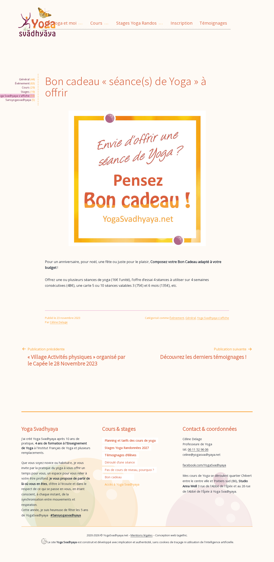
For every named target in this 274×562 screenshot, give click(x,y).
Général (24, 79)
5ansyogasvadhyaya (18, 100)
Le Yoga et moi (61, 23)
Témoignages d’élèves (120, 455)
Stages (25, 92)
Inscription (182, 23)
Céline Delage (59, 322)
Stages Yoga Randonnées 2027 (127, 448)
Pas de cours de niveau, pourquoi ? (129, 470)
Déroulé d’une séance (120, 462)
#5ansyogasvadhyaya (66, 515)
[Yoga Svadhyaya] (39, 21)
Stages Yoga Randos (136, 23)
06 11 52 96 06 (198, 449)
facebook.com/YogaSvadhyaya (204, 465)
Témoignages (213, 23)
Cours (96, 23)
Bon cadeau (113, 477)
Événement (22, 83)
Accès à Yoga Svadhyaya (122, 484)
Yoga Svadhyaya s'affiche (213, 318)
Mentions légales (142, 535)
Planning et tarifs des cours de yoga (130, 440)
